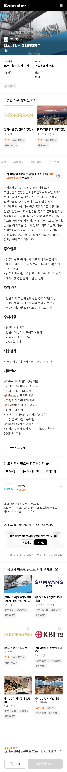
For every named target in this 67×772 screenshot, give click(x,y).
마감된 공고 (45, 764)
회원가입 (26, 542)
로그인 (40, 542)
